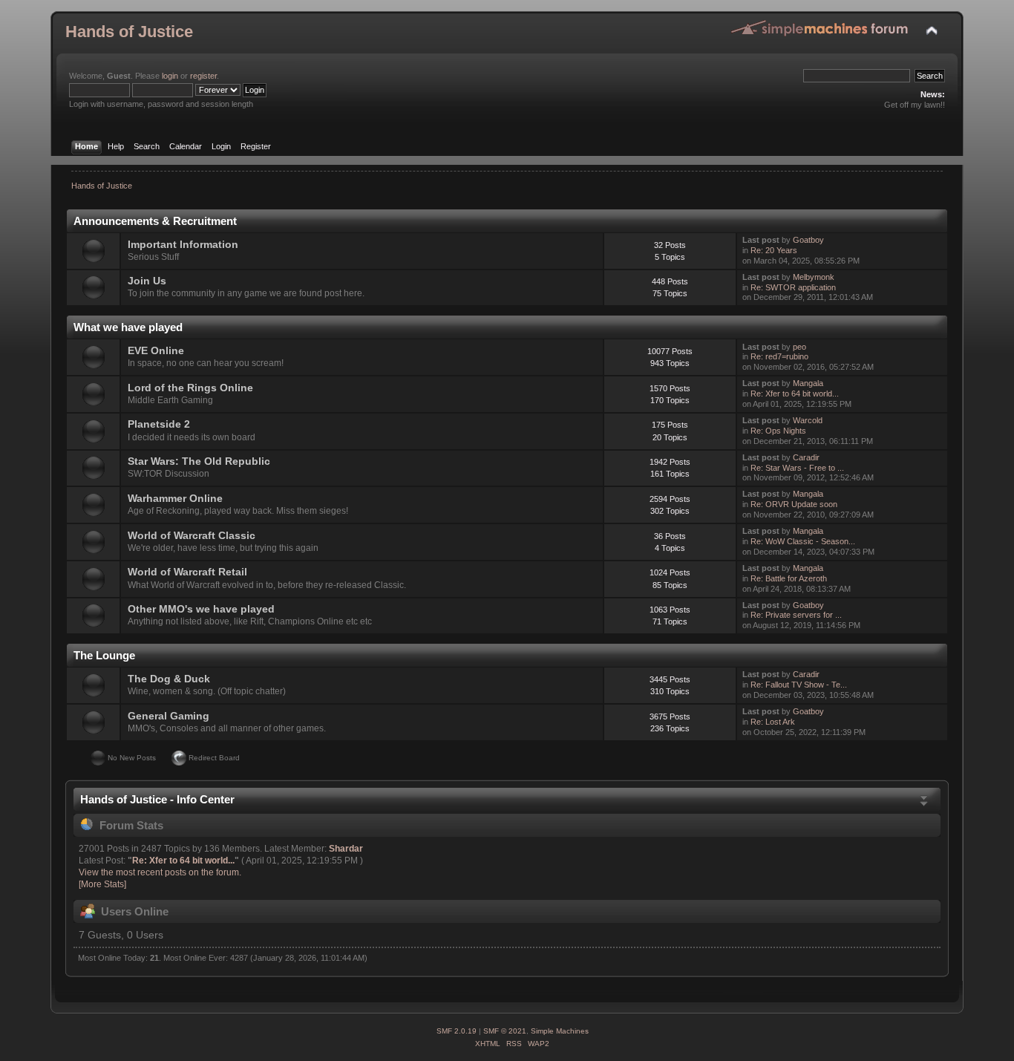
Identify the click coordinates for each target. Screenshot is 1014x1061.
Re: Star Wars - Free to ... (797, 467)
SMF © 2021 (504, 1031)
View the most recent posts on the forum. (160, 872)
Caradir (806, 457)
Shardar (346, 848)
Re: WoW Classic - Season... (802, 541)
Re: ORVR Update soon (793, 504)
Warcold (807, 420)
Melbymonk (813, 276)
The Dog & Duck (169, 679)
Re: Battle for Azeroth (788, 578)
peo (799, 346)
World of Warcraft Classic (191, 535)
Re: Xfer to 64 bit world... (794, 393)
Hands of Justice (129, 31)
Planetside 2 (159, 424)
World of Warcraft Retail (187, 572)
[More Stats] (102, 884)
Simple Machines (560, 1031)
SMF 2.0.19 (456, 1031)
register (203, 75)
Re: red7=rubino (779, 356)
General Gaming (168, 716)
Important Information (183, 244)
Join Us (147, 281)
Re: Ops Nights (778, 430)
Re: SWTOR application (793, 287)
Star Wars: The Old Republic (199, 461)
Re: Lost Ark (772, 721)
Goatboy (808, 239)
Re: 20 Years (773, 250)
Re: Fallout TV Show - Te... (798, 684)
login (170, 75)
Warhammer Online (175, 498)
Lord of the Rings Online (190, 388)
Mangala (808, 383)
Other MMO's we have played (201, 609)
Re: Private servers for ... (796, 614)
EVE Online (156, 350)
